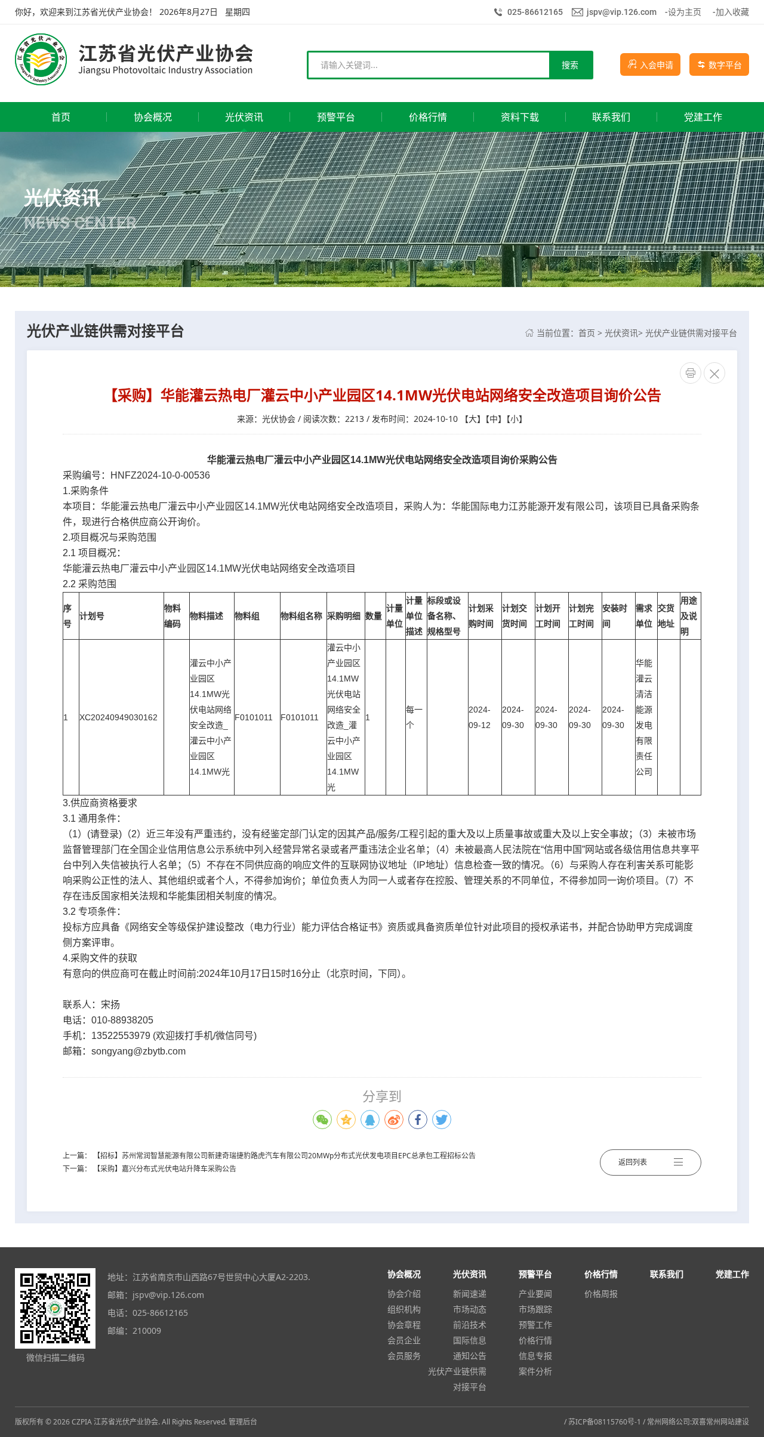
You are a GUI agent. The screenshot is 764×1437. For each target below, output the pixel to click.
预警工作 (535, 1324)
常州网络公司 (668, 1422)
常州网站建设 (727, 1422)
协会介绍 (404, 1293)
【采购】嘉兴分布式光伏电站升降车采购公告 (164, 1169)
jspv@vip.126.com (622, 12)
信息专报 (535, 1355)
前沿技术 (469, 1324)
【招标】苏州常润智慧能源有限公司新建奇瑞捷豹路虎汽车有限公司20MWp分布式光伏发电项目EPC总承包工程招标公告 (284, 1156)
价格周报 (601, 1293)
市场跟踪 (535, 1309)
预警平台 (535, 1273)
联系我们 (666, 1273)
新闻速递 (469, 1293)
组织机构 (404, 1309)
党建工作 (732, 1273)
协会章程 (404, 1324)
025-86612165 (535, 12)
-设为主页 (683, 12)
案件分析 (535, 1371)
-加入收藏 (731, 12)
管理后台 (243, 1422)
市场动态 (469, 1309)
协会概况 (404, 1273)
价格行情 (535, 1340)
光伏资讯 (621, 332)
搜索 (570, 64)
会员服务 (404, 1355)
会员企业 (404, 1340)
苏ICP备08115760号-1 (604, 1422)
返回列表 (632, 1162)
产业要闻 (535, 1293)
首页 (586, 332)
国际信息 (469, 1340)
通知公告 (469, 1355)
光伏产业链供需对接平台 (691, 332)
